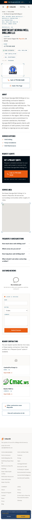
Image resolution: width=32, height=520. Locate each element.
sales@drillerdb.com (6, 447)
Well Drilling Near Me (6, 458)
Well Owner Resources (7, 476)
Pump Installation (10, 53)
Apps (18, 461)
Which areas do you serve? (11, 249)
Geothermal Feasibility (23, 478)
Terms (19, 490)
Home (3, 11)
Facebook (11, 60)
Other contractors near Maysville (14, 406)
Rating (6, 307)
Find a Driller (11, 11)
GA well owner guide (9, 23)
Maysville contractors (10, 18)
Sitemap (19, 500)
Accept (23, 516)
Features (19, 455)
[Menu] (3, 7)
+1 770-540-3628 (9, 46)
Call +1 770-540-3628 (17, 80)
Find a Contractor (6, 455)
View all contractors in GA (16, 413)
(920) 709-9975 (5, 445)
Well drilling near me (10, 22)
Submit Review (16, 330)
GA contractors (7, 20)
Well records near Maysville (12, 16)
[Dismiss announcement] (29, 2)
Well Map (22, 7)
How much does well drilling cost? (14, 244)
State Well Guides (6, 479)
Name (5, 300)
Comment (6, 314)
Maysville (21, 39)
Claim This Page (17, 86)
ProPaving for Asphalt (23, 469)
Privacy (19, 492)
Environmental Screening (23, 472)
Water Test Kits (5, 482)
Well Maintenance (10, 57)
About (3, 490)
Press (2, 501)
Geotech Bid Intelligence (24, 475)
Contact (3, 495)
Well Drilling (22, 50)
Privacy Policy (5, 513)
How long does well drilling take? (13, 254)
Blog (2, 504)
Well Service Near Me (7, 466)
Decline (9, 516)
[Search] (29, 7)
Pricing (19, 458)
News (2, 498)
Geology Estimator (22, 464)
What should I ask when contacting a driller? (14, 260)
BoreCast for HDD (22, 466)
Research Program (6, 492)
